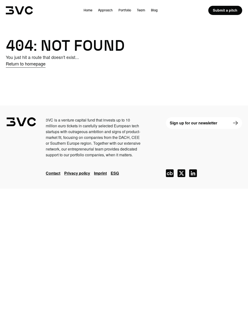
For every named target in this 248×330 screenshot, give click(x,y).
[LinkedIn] (193, 173)
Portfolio (124, 10)
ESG (115, 173)
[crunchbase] (170, 173)
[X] (181, 173)
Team (141, 10)
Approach (105, 10)
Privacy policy (77, 173)
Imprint (100, 173)
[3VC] (19, 10)
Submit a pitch (225, 10)
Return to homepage (26, 63)
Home (88, 10)
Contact (53, 173)
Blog (154, 10)
